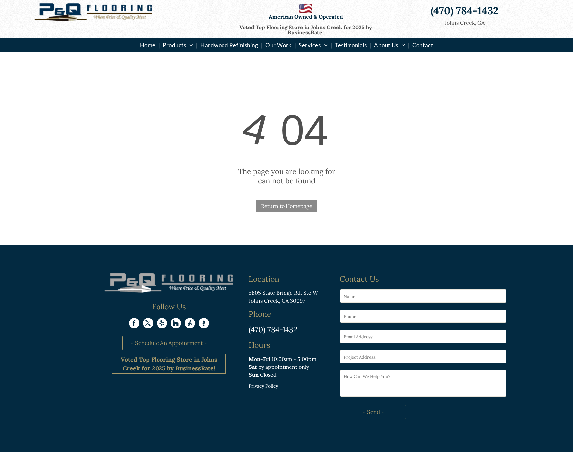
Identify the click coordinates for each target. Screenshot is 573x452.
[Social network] (176, 324)
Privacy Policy (263, 386)
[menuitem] (148, 45)
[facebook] (134, 324)
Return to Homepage (286, 206)
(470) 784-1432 (273, 329)
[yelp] (162, 324)
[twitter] (148, 324)
